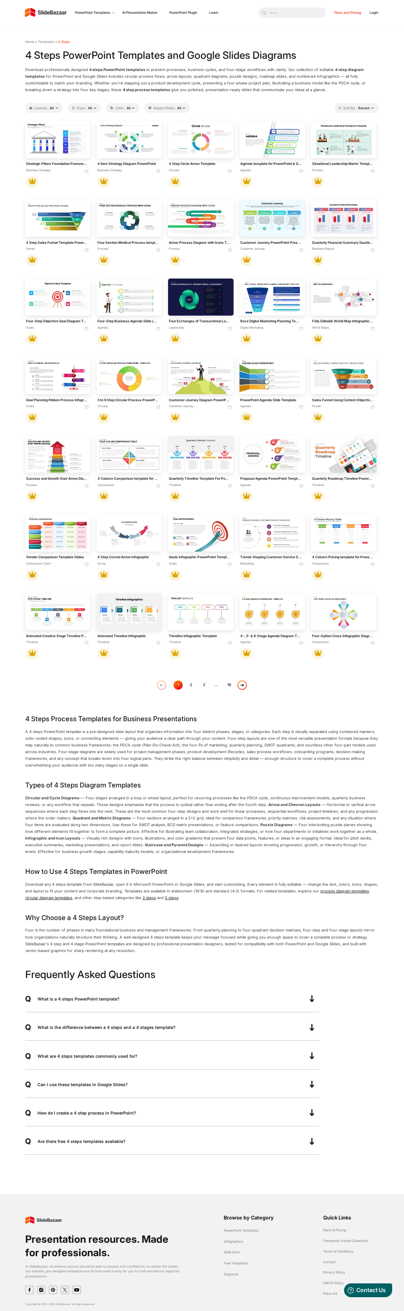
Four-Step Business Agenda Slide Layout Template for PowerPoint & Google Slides (128, 321)
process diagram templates (344, 891)
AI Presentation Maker (139, 13)
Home (29, 42)
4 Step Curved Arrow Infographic (123, 557)
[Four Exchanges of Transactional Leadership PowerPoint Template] (200, 297)
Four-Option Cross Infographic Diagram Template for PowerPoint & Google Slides (343, 636)
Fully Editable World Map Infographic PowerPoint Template (343, 321)
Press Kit (330, 1294)
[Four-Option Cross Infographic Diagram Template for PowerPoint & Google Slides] (343, 611)
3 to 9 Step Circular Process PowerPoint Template (128, 400)
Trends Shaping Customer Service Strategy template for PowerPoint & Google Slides (271, 557)
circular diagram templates (48, 898)
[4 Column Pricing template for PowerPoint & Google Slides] (343, 532)
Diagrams (231, 1274)
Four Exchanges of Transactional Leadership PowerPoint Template (199, 321)
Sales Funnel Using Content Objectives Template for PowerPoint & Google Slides (343, 400)
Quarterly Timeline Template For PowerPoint (199, 479)
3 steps (149, 898)
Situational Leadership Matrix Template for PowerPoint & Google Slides (343, 164)
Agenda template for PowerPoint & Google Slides (271, 164)
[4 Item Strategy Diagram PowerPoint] (129, 140)
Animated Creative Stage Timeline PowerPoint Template (57, 636)
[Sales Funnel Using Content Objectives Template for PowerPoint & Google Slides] (343, 375)
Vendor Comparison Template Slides (55, 557)
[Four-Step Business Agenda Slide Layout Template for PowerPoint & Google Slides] (129, 297)
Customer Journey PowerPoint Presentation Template (271, 243)
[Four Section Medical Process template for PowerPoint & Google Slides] (129, 218)
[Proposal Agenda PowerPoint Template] (272, 454)
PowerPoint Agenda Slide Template (268, 400)
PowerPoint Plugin (183, 13)
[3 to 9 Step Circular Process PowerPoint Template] (129, 375)
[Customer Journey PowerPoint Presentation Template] (272, 218)
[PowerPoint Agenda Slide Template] (272, 375)
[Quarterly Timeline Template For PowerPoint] (200, 454)
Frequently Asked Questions (345, 1241)
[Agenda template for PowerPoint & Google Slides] (272, 140)
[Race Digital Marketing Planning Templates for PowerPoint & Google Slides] (272, 297)
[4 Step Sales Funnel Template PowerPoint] (57, 218)
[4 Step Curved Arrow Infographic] (129, 532)
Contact (329, 1262)
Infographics (233, 1242)
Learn (213, 13)
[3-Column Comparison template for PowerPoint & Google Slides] (129, 454)
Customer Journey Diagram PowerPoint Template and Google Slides (199, 400)
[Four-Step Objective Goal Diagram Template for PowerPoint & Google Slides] (57, 297)
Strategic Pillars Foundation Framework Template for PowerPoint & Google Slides (57, 164)
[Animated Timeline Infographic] (129, 611)
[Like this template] (87, 172)
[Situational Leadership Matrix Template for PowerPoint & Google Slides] (343, 140)
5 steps (171, 898)
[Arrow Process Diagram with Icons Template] (200, 218)
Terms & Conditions (338, 1251)
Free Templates (236, 1263)
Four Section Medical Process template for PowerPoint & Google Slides (128, 243)
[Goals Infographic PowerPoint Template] (200, 532)
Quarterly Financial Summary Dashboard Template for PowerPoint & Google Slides (343, 243)
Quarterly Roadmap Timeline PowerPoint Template (343, 479)
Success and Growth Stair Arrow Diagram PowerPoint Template (57, 479)
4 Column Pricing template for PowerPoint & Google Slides (343, 557)
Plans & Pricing (334, 1230)
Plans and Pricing (347, 13)
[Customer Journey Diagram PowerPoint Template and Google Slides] (200, 375)
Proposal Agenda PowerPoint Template (271, 479)
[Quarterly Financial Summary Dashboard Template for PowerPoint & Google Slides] (343, 218)
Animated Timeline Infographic (121, 636)
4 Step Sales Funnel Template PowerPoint (57, 243)
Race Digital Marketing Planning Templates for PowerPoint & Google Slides (271, 321)
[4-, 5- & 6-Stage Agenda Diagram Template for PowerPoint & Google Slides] (272, 611)
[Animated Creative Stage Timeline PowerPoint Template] (57, 611)
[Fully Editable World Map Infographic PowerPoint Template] (343, 297)
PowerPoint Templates (92, 13)
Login (374, 13)
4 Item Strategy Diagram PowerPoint (126, 164)
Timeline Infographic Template (193, 636)
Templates (46, 42)
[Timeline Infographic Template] (200, 611)
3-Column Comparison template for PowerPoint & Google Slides (128, 479)
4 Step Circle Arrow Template (192, 164)
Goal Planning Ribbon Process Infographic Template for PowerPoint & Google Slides (57, 400)
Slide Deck (232, 1252)
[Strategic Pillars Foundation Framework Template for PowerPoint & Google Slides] (57, 140)
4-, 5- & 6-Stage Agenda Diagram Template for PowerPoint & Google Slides (271, 636)
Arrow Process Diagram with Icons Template (199, 243)
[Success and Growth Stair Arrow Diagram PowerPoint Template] (57, 454)
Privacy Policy (334, 1272)
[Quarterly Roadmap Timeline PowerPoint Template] (343, 454)
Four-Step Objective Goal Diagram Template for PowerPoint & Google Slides (57, 321)
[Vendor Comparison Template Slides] (57, 532)
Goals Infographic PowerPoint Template (199, 557)
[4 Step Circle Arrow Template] (200, 140)
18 (229, 685)
